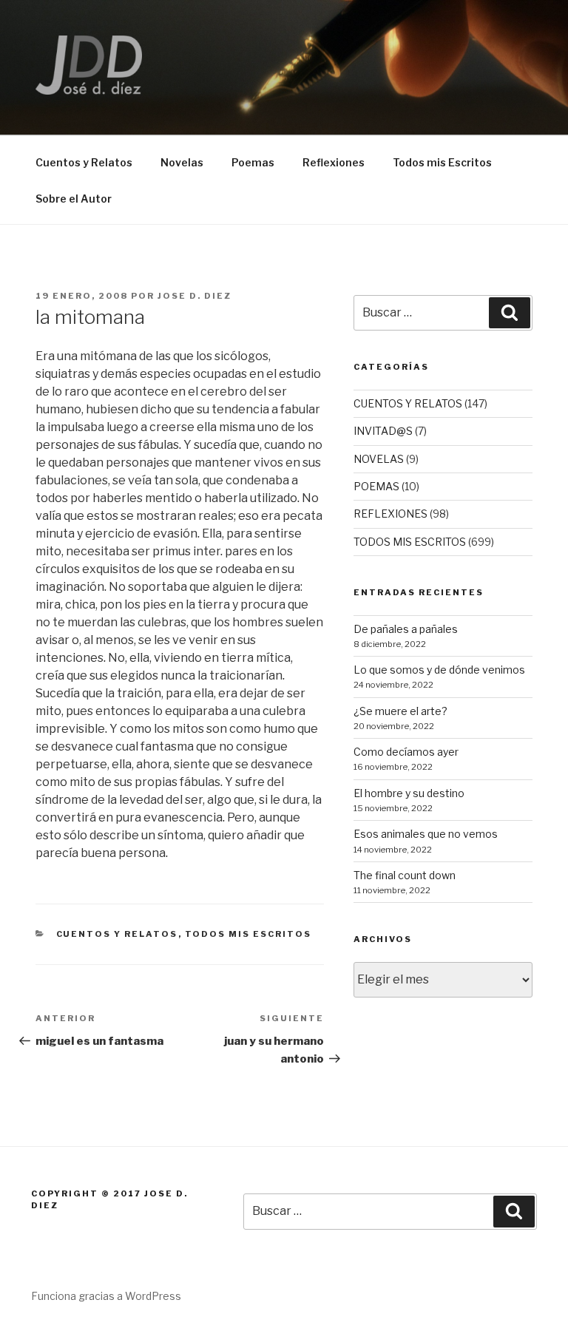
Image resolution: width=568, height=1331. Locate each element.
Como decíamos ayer (406, 751)
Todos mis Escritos (442, 162)
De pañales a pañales (406, 629)
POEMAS (376, 486)
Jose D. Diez (194, 296)
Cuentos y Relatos (84, 162)
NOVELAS (379, 459)
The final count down (405, 875)
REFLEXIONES (390, 513)
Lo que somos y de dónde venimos (439, 669)
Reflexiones (333, 162)
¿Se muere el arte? (400, 711)
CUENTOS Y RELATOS (117, 934)
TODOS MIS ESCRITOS (248, 934)
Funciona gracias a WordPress (106, 1296)
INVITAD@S (383, 430)
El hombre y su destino (409, 793)
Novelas (181, 162)
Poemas (252, 162)
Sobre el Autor (74, 198)
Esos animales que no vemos (426, 833)
